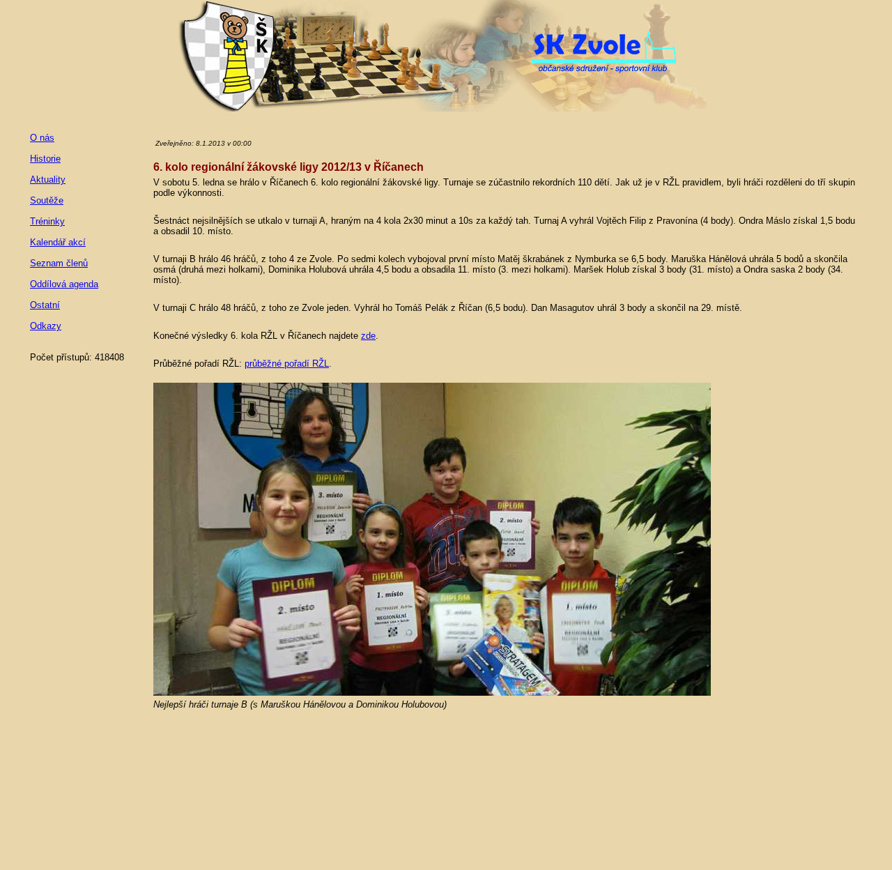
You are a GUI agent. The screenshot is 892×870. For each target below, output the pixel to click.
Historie (45, 158)
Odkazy (45, 326)
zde (368, 335)
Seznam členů (59, 263)
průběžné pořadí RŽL (287, 363)
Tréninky (47, 221)
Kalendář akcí (58, 242)
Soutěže (46, 200)
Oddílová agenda (64, 284)
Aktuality (48, 179)
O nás (42, 137)
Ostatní (45, 305)
